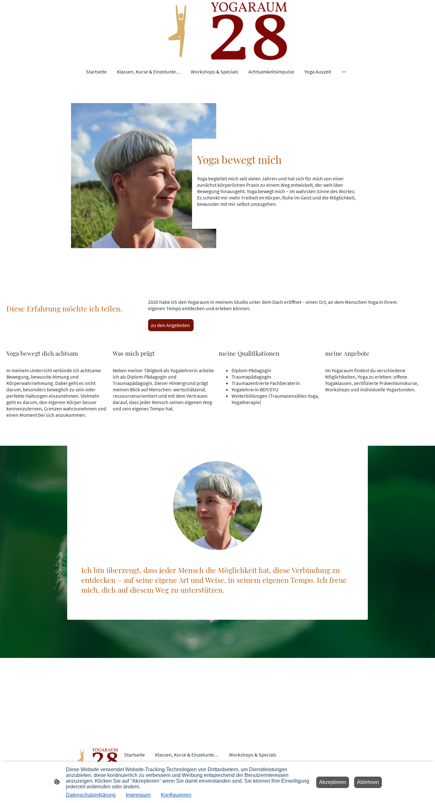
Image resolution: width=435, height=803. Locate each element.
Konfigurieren (176, 795)
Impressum (138, 795)
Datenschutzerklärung (91, 795)
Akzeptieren (332, 782)
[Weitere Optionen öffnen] (344, 72)
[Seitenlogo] (217, 31)
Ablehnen (368, 782)
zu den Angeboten (171, 325)
